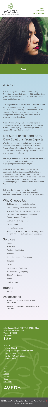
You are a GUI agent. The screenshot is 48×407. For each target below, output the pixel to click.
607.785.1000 (8, 335)
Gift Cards (7, 381)
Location (6, 376)
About (6, 368)
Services (6, 366)
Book (5, 379)
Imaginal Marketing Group (25, 403)
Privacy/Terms (33, 401)
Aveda (6, 374)
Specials (6, 371)
